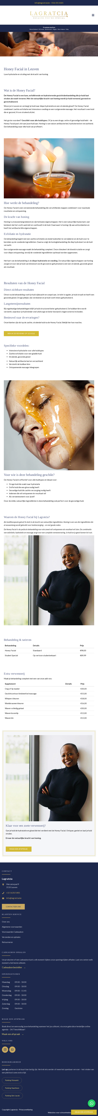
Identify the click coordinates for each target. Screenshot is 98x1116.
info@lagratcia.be (42, 3)
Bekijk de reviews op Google (21, 333)
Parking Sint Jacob (12, 1096)
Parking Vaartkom (12, 1088)
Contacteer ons (13, 907)
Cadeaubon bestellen (12, 967)
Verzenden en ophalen (11, 937)
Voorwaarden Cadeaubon (12, 932)
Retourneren (7, 942)
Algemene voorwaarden (12, 927)
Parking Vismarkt (12, 1080)
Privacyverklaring (26, 1110)
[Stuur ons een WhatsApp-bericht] (91, 1103)
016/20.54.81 (57, 3)
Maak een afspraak (84, 1112)
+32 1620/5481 (13, 893)
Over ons (6, 922)
